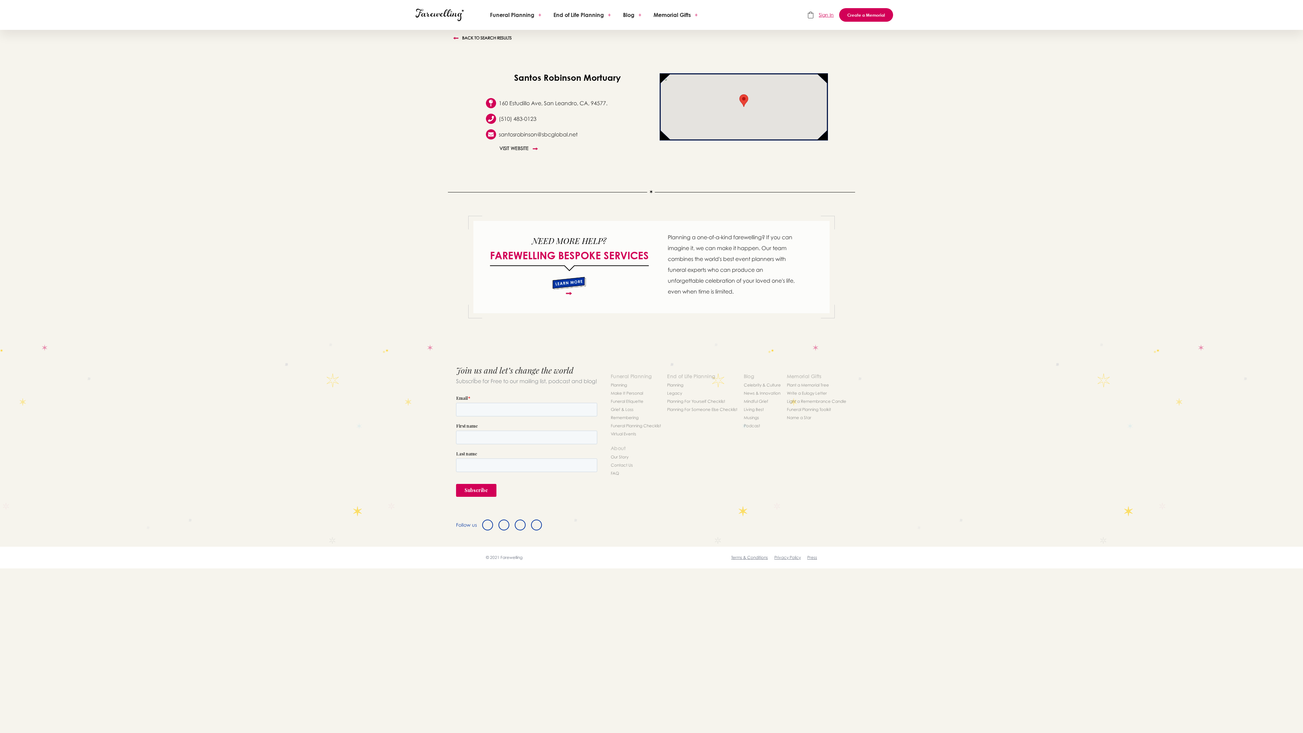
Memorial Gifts (672, 15)
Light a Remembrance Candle (816, 401)
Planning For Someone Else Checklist (702, 409)
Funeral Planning (512, 15)
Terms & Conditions (749, 557)
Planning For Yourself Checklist (696, 401)
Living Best (754, 409)
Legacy (674, 393)
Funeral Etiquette (627, 401)
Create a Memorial (866, 15)
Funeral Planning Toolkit (809, 409)
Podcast (752, 425)
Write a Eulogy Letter (807, 393)
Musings (751, 417)
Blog (629, 15)
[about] (569, 286)
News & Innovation (762, 393)
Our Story (619, 456)
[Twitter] (503, 525)
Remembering (625, 417)
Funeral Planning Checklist (636, 425)
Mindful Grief (756, 401)
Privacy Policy (787, 557)
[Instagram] (520, 525)
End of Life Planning (578, 15)
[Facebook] (487, 525)
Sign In (826, 15)
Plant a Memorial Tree (808, 385)
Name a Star (799, 417)
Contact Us (622, 465)
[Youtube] (536, 525)
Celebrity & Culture (762, 385)
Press (812, 557)
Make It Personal (627, 393)
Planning (619, 385)
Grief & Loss (622, 409)
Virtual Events (623, 433)
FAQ (615, 473)
